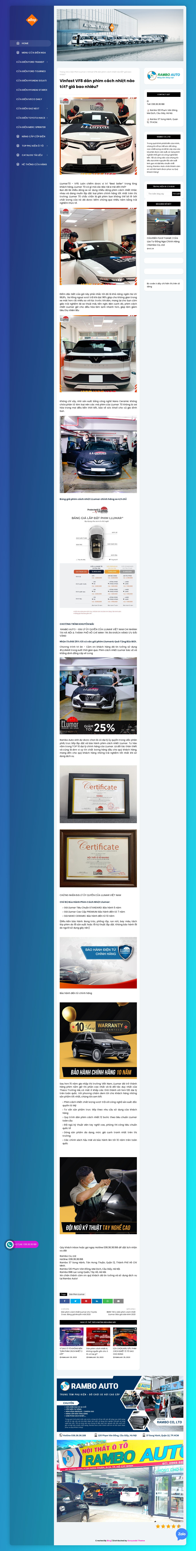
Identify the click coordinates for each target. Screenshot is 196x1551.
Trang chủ (64, 72)
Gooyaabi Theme (136, 1540)
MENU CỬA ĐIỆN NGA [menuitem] (34, 52)
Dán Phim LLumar (78, 72)
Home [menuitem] (25, 43)
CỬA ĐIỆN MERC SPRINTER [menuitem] (31, 127)
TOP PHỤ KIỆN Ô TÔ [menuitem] (33, 145)
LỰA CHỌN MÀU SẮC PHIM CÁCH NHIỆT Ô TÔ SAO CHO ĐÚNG (124, 1351)
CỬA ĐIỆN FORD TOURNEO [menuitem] (31, 71)
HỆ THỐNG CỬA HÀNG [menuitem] (34, 164)
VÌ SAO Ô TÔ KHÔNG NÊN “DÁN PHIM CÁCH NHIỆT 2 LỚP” (71, 1351)
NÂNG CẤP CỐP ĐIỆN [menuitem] (33, 136)
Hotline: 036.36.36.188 (25, 1244)
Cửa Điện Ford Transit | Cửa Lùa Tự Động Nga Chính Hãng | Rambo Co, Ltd (163, 241)
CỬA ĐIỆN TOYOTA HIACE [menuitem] (30, 117)
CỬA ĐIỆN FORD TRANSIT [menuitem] (30, 62)
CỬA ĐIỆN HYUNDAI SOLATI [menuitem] (31, 80)
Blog (109, 1540)
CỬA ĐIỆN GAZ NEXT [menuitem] (27, 108)
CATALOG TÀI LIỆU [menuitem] (32, 155)
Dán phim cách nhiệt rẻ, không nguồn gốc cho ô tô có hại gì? (97, 1351)
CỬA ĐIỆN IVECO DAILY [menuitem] (29, 99)
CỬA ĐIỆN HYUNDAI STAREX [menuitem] (31, 90)
